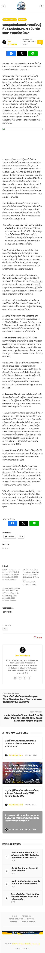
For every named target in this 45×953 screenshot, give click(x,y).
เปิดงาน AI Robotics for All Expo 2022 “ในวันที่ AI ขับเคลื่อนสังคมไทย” (11, 572)
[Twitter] (20, 678)
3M (5, 629)
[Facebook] (24, 678)
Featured (26, 916)
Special (13, 922)
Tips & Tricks (28, 922)
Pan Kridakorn (22, 655)
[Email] (15, 678)
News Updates (10, 19)
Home (14, 916)
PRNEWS (22, 19)
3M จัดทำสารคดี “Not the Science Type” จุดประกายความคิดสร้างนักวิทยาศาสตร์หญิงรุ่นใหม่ (31, 574)
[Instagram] (29, 678)
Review (30, 919)
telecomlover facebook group (26, 944)
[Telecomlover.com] (21, 6)
